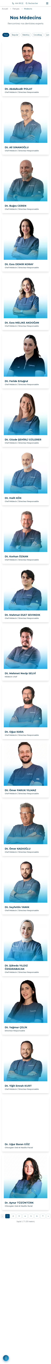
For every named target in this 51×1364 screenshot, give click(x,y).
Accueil (5, 9)
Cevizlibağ (38, 35)
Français (16, 9)
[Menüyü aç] (47, 3)
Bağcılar (15, 35)
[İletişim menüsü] (6, 1358)
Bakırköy (26, 35)
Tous (6, 35)
